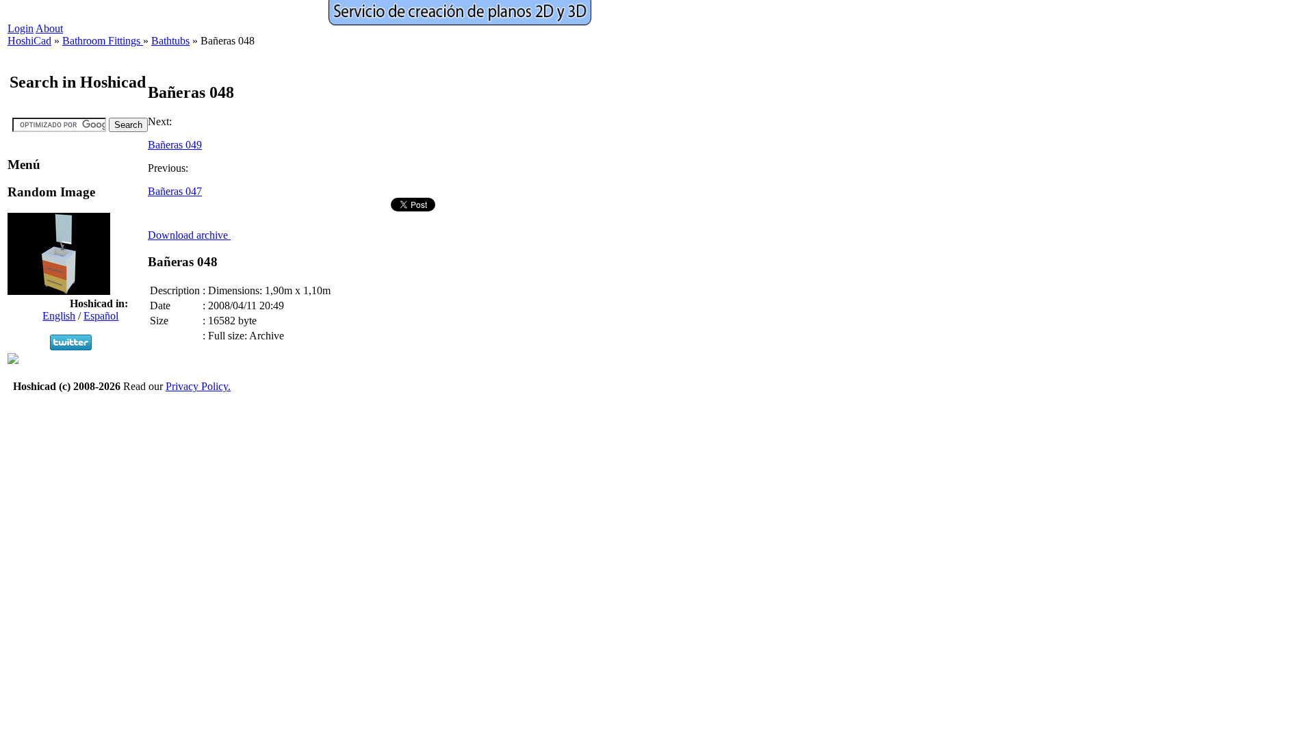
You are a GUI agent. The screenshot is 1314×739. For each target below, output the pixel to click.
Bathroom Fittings (102, 41)
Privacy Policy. (198, 386)
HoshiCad (29, 41)
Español (100, 316)
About (49, 28)
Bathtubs (170, 41)
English (58, 316)
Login (21, 28)
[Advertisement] (250, 217)
